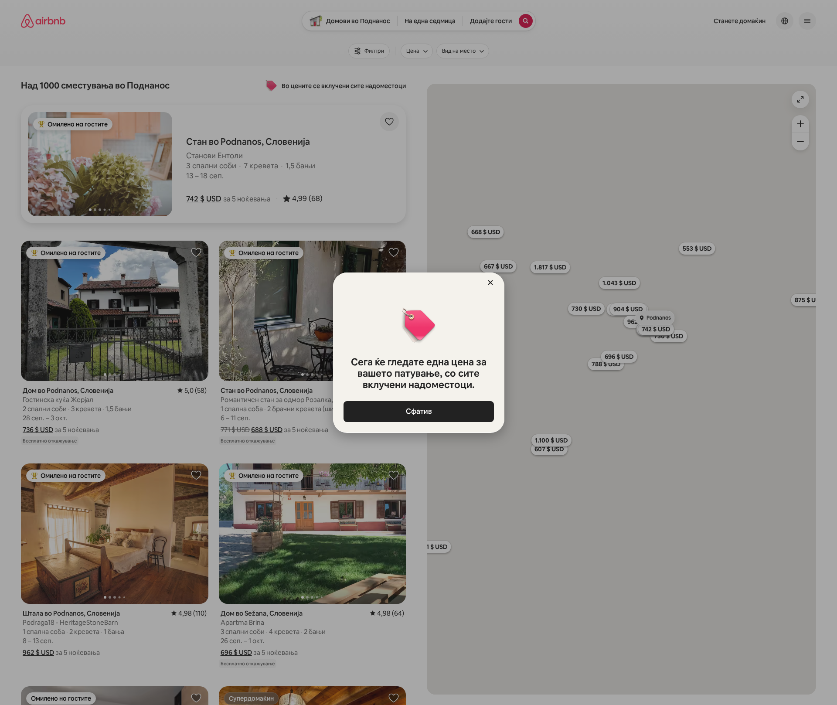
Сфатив (418, 411)
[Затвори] (490, 282)
